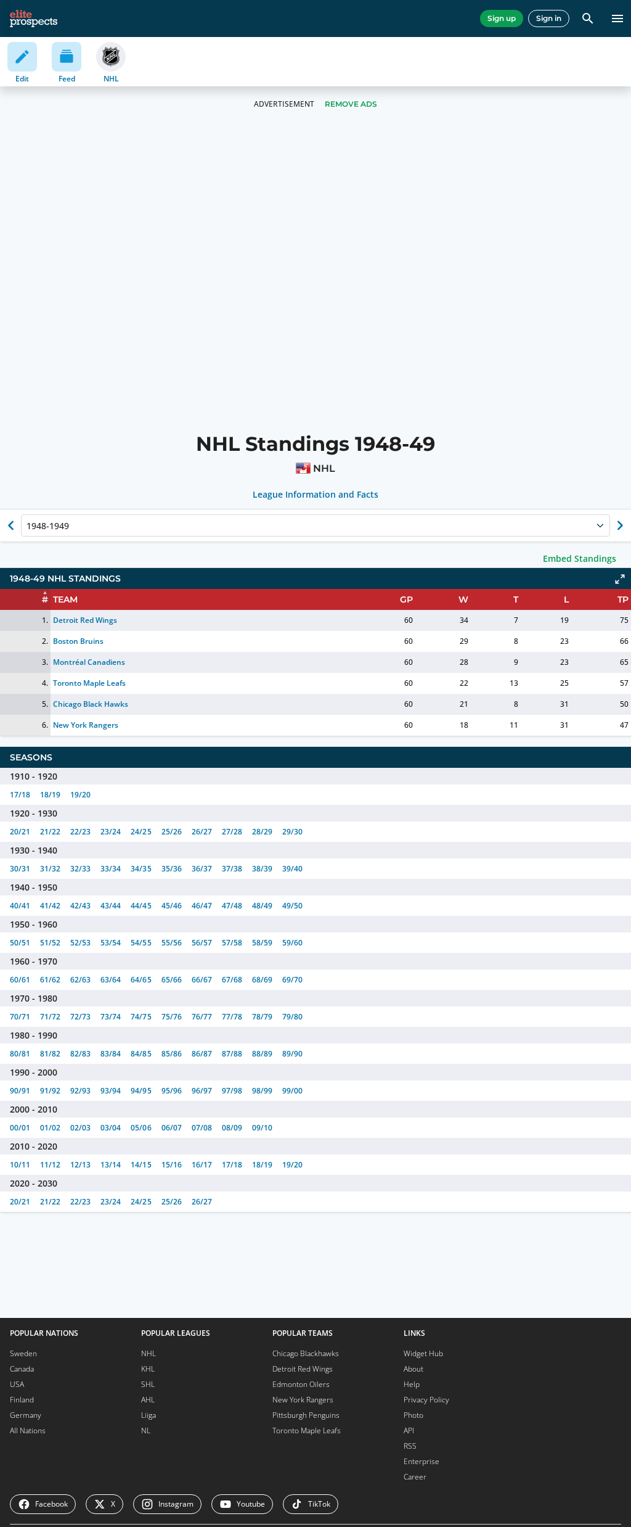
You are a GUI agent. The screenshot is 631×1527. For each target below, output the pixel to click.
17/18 (20, 794)
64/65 (141, 979)
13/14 (110, 1164)
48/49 (262, 905)
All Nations (28, 1430)
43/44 (110, 905)
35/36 (171, 868)
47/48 (232, 905)
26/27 (202, 831)
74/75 (141, 1016)
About (413, 1369)
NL (145, 1430)
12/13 (80, 1164)
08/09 (232, 1127)
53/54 (110, 942)
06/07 (171, 1127)
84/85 (141, 1053)
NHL (148, 1353)
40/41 (20, 905)
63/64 (110, 979)
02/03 (80, 1127)
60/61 (20, 979)
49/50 (292, 905)
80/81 (20, 1053)
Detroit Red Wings (85, 620)
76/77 (202, 1016)
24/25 (141, 831)
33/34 (110, 868)
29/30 (292, 831)
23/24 (110, 831)
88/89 (262, 1053)
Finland (22, 1399)
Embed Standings (579, 558)
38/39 (262, 868)
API (409, 1430)
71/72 (50, 1016)
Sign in (548, 18)
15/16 (171, 1164)
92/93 (80, 1090)
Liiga (148, 1415)
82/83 (80, 1053)
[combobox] (27, 525)
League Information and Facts (316, 494)
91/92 (50, 1090)
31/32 (50, 868)
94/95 (141, 1090)
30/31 (20, 868)
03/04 (110, 1127)
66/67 (202, 979)
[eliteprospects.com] (33, 18)
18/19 (50, 794)
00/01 (20, 1127)
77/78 (232, 1016)
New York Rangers (85, 725)
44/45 (141, 905)
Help (412, 1384)
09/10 (262, 1127)
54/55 (141, 942)
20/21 (20, 831)
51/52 (50, 942)
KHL (148, 1369)
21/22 (50, 831)
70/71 (20, 1016)
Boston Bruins (78, 641)
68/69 (262, 979)
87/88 (232, 1053)
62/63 (80, 979)
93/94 (110, 1090)
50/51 (20, 942)
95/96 (171, 1090)
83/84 (110, 1053)
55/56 (171, 942)
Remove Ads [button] (351, 104)
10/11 (20, 1164)
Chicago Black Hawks (90, 704)
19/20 (80, 794)
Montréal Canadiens (89, 662)
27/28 (232, 831)
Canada (22, 1369)
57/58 (232, 942)
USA (17, 1384)
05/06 (141, 1127)
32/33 (80, 868)
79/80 (292, 1016)
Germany (25, 1415)
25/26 (171, 831)
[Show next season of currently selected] (620, 525)
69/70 (292, 979)
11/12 (50, 1164)
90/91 (20, 1090)
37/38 (232, 868)
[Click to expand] (620, 579)
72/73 (80, 1016)
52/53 (80, 942)
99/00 (292, 1090)
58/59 (262, 942)
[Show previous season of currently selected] (11, 525)
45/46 (171, 905)
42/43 (80, 905)
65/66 (171, 979)
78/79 (262, 1016)
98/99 (262, 1090)
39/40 (292, 868)
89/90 (292, 1053)
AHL (148, 1399)
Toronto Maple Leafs (89, 683)
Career (415, 1476)
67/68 (232, 979)
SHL (148, 1384)
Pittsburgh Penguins (306, 1415)
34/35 (141, 868)
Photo (413, 1415)
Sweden (23, 1353)
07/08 (202, 1127)
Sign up (501, 18)
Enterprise (421, 1461)
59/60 (292, 942)
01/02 (50, 1127)
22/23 (80, 831)
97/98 (232, 1090)
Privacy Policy (426, 1399)
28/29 (262, 831)
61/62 (50, 979)
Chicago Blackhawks (305, 1353)
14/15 (141, 1164)
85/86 (171, 1053)
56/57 (202, 942)
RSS (410, 1446)
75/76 (171, 1016)
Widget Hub (423, 1353)
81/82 (50, 1053)
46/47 (202, 905)
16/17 (202, 1164)
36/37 (202, 868)
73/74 (110, 1016)
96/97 (202, 1090)
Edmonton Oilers (301, 1384)
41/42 (50, 905)
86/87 (202, 1053)
